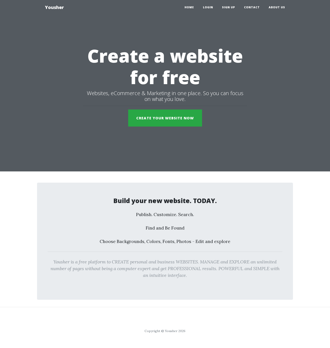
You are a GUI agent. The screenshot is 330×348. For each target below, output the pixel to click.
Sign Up (228, 7)
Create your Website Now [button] (165, 118)
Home (189, 7)
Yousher (54, 7)
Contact (252, 7)
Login (208, 7)
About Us (277, 7)
